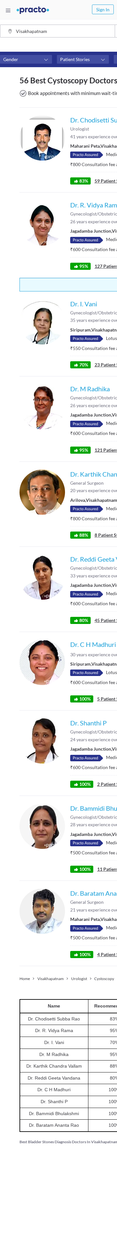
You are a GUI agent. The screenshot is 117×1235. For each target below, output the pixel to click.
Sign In (103, 9)
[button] (26, 59)
